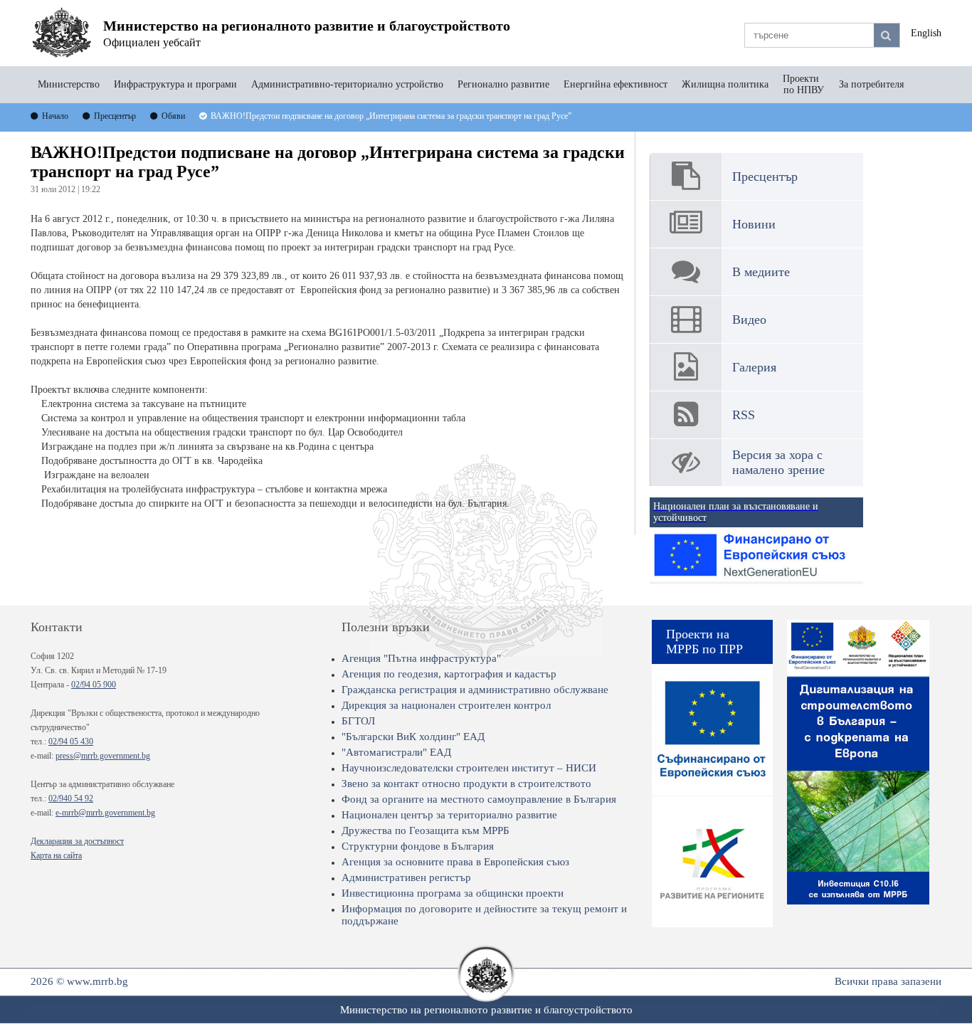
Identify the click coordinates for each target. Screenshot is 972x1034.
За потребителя (871, 84)
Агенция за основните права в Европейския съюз (455, 861)
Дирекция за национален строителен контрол (446, 705)
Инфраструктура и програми (175, 84)
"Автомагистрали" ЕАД (396, 752)
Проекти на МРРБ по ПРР (704, 641)
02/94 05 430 (70, 742)
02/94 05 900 (93, 685)
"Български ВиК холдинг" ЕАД (413, 736)
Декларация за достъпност (77, 841)
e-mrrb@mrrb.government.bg (105, 813)
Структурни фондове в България (418, 846)
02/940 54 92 (70, 798)
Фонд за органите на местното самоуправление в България (479, 799)
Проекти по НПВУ (804, 84)
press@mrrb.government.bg (103, 756)
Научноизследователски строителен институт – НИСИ (469, 768)
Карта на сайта (56, 855)
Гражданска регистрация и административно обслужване (475, 689)
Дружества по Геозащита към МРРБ (425, 830)
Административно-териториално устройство (347, 84)
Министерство (69, 84)
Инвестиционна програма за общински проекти (453, 893)
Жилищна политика (725, 84)
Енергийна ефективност (615, 84)
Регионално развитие (503, 84)
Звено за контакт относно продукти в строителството (466, 783)
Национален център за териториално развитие (449, 815)
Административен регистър (406, 877)
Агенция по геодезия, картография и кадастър (449, 674)
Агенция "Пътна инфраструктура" (421, 658)
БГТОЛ (358, 721)
